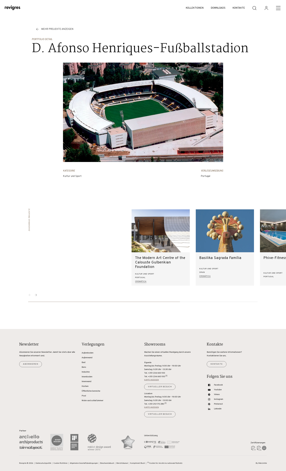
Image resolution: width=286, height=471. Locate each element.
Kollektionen (195, 8)
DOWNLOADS (218, 8)
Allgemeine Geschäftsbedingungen (84, 463)
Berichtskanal (122, 463)
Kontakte (239, 8)
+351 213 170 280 (157, 403)
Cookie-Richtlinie (60, 463)
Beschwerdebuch (107, 463)
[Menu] (278, 8)
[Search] (254, 8)
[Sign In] (266, 8)
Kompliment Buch (137, 463)
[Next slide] (36, 295)
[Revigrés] (12, 8)
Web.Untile (262, 463)
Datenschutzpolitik (43, 463)
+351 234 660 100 (157, 376)
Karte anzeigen (151, 380)
